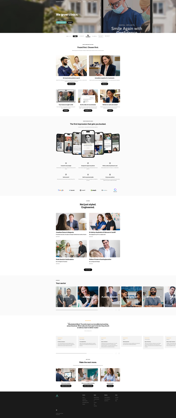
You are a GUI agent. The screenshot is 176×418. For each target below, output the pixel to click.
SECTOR (84, 1)
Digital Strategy (96, 397)
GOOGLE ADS (104, 83)
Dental (83, 397)
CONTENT (110, 110)
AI (94, 400)
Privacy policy (58, 414)
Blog (116, 400)
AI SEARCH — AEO (88, 110)
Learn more (58, 236)
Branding (95, 405)
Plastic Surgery (84, 400)
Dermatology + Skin (85, 402)
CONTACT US (110, 385)
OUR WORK (79, 1)
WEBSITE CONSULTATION (66, 385)
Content (95, 402)
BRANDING (66, 110)
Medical (83, 404)
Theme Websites (107, 397)
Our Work (116, 397)
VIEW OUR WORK (88, 269)
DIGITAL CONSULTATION (88, 385)
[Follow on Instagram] (56, 410)
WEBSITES (95, 1)
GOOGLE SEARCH (71, 83)
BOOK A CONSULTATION (61, 22)
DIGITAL (90, 1)
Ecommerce (106, 400)
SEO (94, 404)
